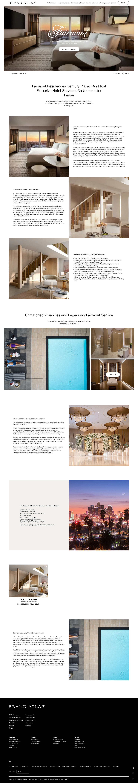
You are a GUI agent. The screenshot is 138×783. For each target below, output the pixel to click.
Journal (88, 3)
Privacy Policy (13, 766)
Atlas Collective (30, 720)
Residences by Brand (77, 3)
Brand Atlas (23, 779)
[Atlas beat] (133, 773)
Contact (113, 3)
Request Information (69, 49)
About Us (95, 3)
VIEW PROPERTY (28, 593)
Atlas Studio (29, 723)
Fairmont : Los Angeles (28, 599)
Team (11, 728)
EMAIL (13, 751)
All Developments (63, 3)
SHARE (127, 73)
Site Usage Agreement (39, 766)
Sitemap (115, 766)
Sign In (123, 2)
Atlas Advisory (30, 717)
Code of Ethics (55, 766)
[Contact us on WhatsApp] (133, 778)
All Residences (51, 3)
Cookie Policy (25, 766)
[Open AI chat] (133, 768)
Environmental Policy (69, 766)
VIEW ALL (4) (112, 374)
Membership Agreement (102, 766)
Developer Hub (105, 3)
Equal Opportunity (85, 766)
